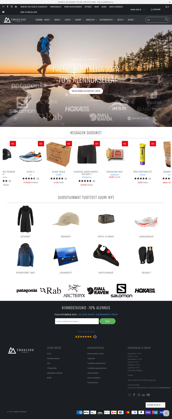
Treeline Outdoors (19, 412)
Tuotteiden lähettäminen (96, 363)
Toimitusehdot (92, 373)
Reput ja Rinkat (106, 222)
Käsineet (146, 258)
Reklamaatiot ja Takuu (95, 354)
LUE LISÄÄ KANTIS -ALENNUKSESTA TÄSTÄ (98, 314)
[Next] (166, 163)
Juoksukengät (146, 222)
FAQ (48, 363)
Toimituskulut (56, 7)
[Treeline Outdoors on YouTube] (3, 12)
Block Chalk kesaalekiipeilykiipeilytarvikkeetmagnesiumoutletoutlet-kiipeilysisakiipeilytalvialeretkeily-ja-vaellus (58, 154)
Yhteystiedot (52, 368)
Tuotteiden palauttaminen (97, 368)
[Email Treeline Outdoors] (3, 7)
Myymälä (88, 7)
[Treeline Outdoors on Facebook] (7, 7)
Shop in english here (28, 12)
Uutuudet (25, 222)
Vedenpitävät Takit (25, 258)
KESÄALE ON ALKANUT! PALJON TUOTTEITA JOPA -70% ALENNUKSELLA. (86, 2)
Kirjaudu (157, 9)
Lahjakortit (66, 258)
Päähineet (66, 222)
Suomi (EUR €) (136, 9)
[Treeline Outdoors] (15, 19)
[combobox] (157, 20)
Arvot (96, 7)
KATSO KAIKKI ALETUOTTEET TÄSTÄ (86, 90)
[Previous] (7, 163)
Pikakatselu (86, 160)
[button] (48, 19)
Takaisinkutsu (92, 383)
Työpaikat (91, 358)
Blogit (104, 7)
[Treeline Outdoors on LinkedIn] (16, 7)
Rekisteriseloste (53, 358)
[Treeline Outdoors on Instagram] (11, 7)
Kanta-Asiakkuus (116, 7)
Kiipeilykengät (106, 258)
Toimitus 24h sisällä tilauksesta (33, 7)
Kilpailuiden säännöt (54, 373)
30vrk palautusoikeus (73, 7)
